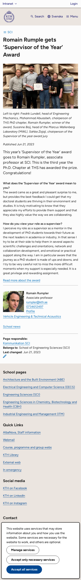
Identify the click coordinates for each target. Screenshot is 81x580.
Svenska (57, 16)
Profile (30, 311)
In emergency (12, 470)
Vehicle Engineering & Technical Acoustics (32, 316)
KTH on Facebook (15, 488)
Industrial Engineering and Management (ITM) (33, 414)
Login (74, 3)
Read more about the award (21, 280)
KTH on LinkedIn (14, 495)
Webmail (9, 440)
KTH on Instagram (15, 503)
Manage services (22, 550)
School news (11, 326)
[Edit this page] (4, 356)
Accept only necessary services (33, 559)
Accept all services (24, 569)
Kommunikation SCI (16, 343)
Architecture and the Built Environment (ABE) (34, 379)
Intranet (8, 3)
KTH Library (10, 455)
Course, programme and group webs (27, 447)
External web (12, 462)
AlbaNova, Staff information (22, 432)
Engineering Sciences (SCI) (21, 394)
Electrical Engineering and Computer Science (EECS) (39, 387)
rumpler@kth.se (36, 302)
